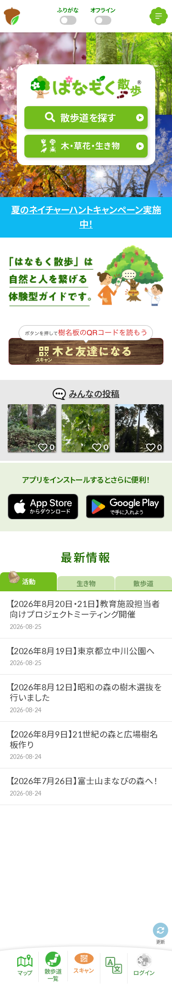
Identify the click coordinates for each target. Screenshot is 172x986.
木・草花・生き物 (90, 146)
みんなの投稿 (94, 393)
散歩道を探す (88, 117)
